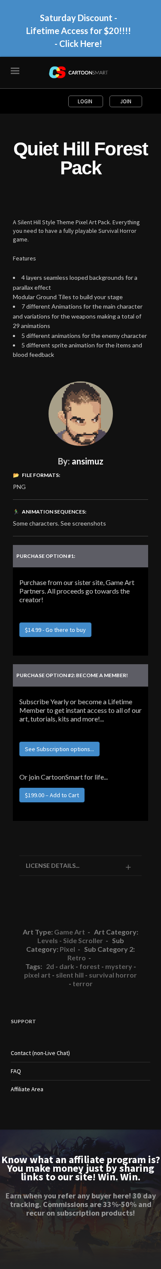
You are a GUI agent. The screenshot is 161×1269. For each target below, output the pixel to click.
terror (83, 983)
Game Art (69, 932)
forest (89, 966)
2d (50, 966)
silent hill (70, 975)
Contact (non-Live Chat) (40, 1053)
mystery (118, 966)
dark (66, 966)
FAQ (16, 1071)
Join (126, 101)
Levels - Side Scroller (70, 940)
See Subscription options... (59, 749)
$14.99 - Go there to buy (55, 630)
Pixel (67, 949)
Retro (76, 957)
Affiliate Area (27, 1089)
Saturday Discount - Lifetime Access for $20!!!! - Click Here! (78, 30)
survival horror (113, 975)
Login (86, 101)
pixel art (37, 975)
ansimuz (87, 461)
